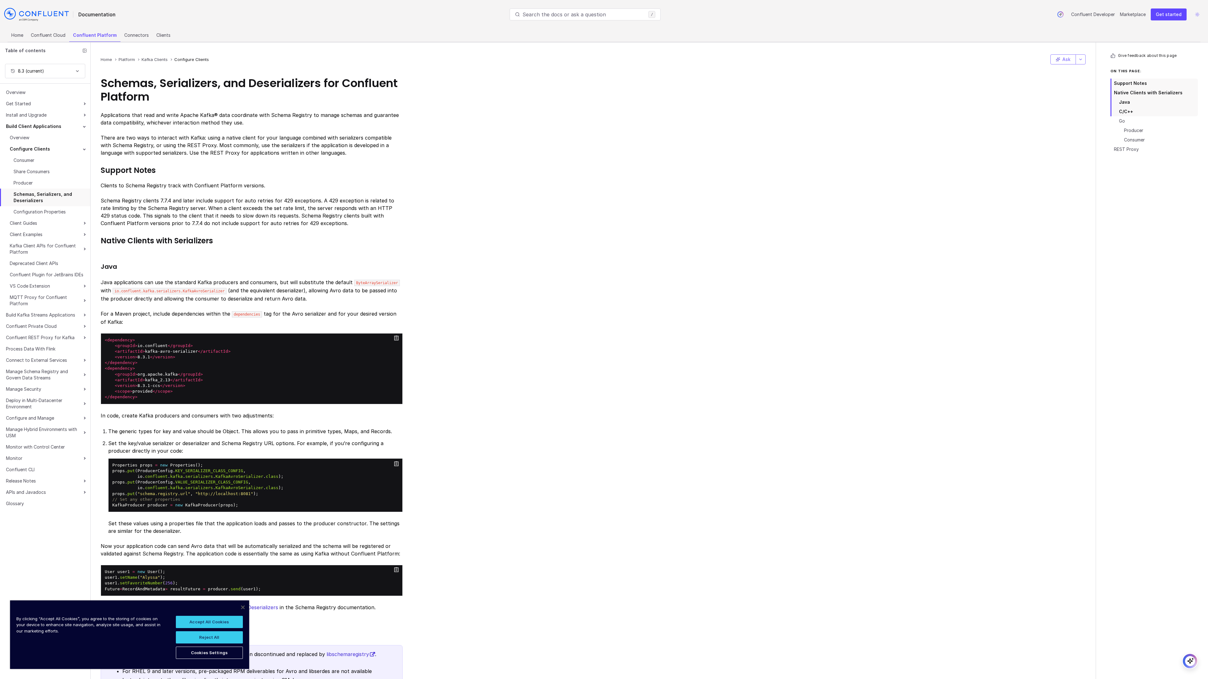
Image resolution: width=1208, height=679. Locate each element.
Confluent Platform (95, 35)
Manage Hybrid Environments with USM (41, 432)
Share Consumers (32, 171)
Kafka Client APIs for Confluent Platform (43, 249)
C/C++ (1126, 111)
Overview (15, 92)
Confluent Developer (1093, 14)
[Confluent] (36, 14)
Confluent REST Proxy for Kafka (40, 337)
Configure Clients (30, 149)
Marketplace (1133, 14)
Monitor (14, 458)
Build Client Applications (33, 126)
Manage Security (23, 389)
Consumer (24, 160)
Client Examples (26, 234)
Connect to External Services (36, 360)
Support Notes (1130, 83)
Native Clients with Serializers (1148, 92)
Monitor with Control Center (35, 447)
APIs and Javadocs (26, 492)
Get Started (18, 103)
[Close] (243, 607)
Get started (1169, 14)
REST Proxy (1126, 149)
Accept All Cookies (209, 621)
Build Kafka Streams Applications (40, 314)
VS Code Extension (30, 286)
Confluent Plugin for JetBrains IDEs (46, 274)
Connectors (136, 35)
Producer (23, 182)
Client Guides (23, 223)
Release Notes (21, 480)
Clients (163, 35)
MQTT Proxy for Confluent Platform (38, 300)
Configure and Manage (30, 418)
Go (1122, 121)
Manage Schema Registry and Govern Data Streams (37, 374)
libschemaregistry (348, 654)
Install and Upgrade (26, 115)
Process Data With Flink (30, 348)
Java (1124, 102)
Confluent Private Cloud (31, 326)
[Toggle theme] (1197, 14)
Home (17, 35)
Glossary (15, 503)
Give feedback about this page (1147, 55)
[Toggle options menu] (1080, 59)
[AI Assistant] (1060, 14)
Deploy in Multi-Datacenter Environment (34, 403)
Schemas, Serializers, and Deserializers (43, 197)
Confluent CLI (20, 469)
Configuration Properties (40, 211)
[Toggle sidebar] (84, 50)
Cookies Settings (209, 652)
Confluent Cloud (48, 35)
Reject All (209, 637)
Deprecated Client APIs (34, 263)
